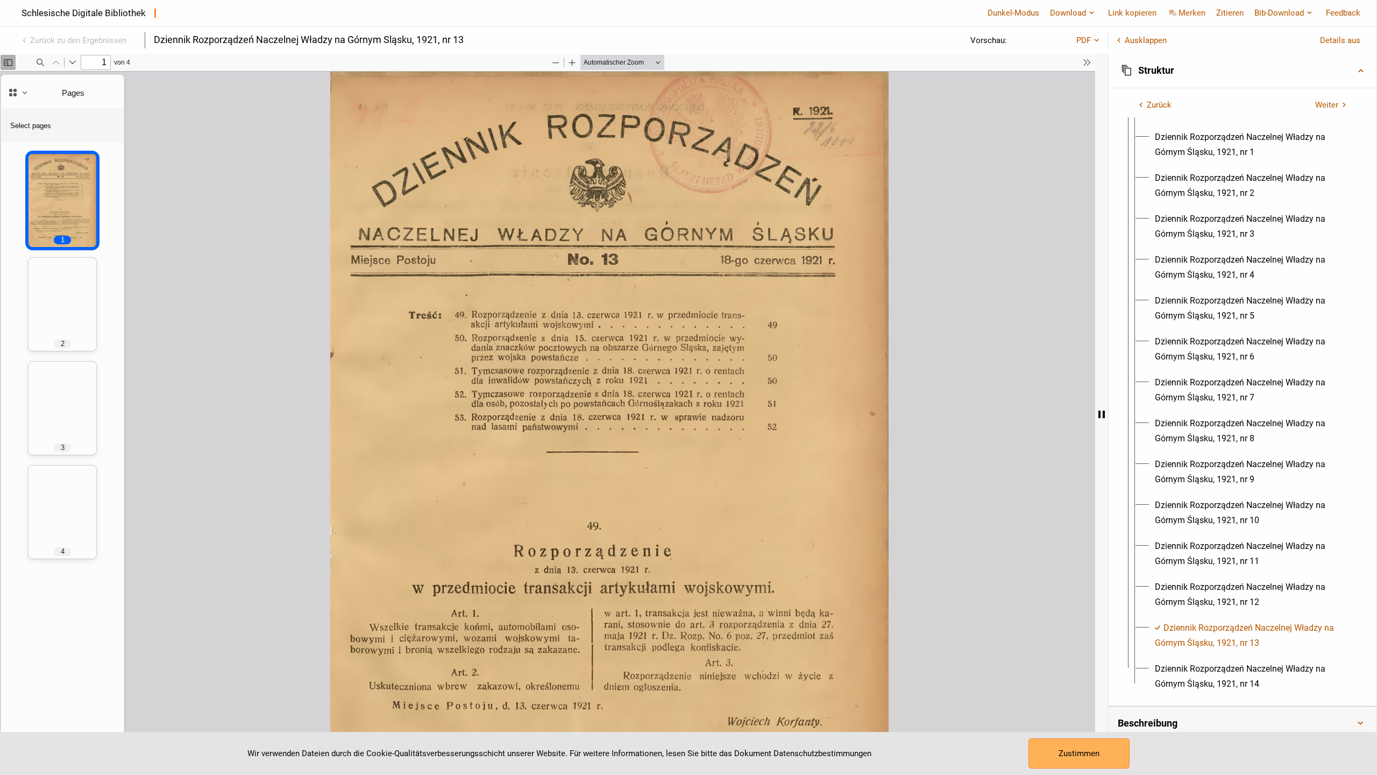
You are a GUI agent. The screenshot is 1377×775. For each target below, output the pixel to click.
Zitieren (1230, 13)
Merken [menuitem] (1192, 13)
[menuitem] (1252, 144)
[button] (1242, 70)
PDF (1083, 40)
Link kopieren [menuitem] (1132, 13)
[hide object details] (1101, 414)
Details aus (1340, 40)
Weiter (1326, 105)
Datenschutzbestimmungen (822, 753)
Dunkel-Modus (1013, 13)
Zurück (1159, 105)
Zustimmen (1079, 753)
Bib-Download (1279, 13)
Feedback (1343, 13)
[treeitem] (1242, 397)
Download (1068, 13)
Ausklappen (1146, 40)
